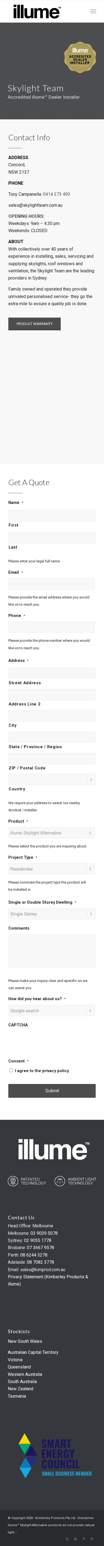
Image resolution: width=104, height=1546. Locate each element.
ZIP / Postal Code (27, 768)
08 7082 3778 (40, 1262)
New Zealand (20, 1388)
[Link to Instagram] (67, 1539)
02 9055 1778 (37, 1240)
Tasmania (17, 1396)
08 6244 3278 (33, 1255)
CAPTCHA (18, 1024)
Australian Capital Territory (33, 1352)
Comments (18, 928)
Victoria (15, 1359)
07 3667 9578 (40, 1247)
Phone (16, 615)
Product (18, 821)
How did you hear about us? (37, 998)
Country (17, 789)
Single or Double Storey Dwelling (42, 902)
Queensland (19, 1367)
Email (15, 572)
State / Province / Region (35, 746)
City (13, 725)
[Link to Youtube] (75, 1539)
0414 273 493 (56, 194)
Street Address (25, 682)
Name (15, 502)
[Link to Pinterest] (92, 1539)
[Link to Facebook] (84, 1539)
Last (13, 547)
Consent (18, 1061)
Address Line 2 (24, 704)
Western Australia (25, 1374)
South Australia (22, 1381)
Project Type (22, 857)
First (13, 525)
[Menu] (93, 11)
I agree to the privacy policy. (42, 1070)
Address (18, 660)
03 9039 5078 (44, 1233)
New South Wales (25, 1341)
